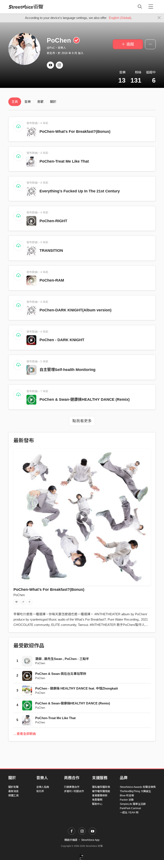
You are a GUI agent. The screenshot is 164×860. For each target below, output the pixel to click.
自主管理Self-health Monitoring (67, 370)
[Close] (159, 17)
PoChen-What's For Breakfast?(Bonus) (75, 131)
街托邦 (40, 791)
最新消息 (13, 791)
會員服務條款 (99, 795)
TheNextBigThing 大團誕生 (135, 791)
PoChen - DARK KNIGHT (62, 340)
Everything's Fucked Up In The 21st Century (80, 191)
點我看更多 (82, 421)
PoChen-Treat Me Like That (64, 161)
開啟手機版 (70, 840)
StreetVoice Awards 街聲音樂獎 (138, 787)
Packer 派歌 (127, 799)
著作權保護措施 (101, 791)
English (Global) (120, 18)
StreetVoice (26, 6)
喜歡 (40, 101)
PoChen (19, 595)
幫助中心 (97, 804)
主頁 (15, 101)
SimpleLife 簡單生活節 (133, 804)
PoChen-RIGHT (53, 221)
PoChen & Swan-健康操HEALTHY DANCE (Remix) (85, 399)
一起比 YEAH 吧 (129, 812)
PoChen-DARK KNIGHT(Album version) (75, 310)
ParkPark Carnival (130, 808)
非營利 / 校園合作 (74, 791)
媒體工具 (13, 795)
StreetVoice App (90, 840)
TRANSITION (51, 250)
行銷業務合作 (71, 787)
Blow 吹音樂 (127, 795)
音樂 (27, 101)
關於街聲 (13, 787)
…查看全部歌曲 (24, 734)
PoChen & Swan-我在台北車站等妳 (60, 673)
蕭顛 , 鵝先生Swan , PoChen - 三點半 (62, 659)
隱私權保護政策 (101, 787)
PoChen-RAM (52, 280)
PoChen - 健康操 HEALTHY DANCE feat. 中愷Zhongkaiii (76, 688)
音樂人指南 (42, 787)
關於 (53, 101)
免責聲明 (97, 799)
